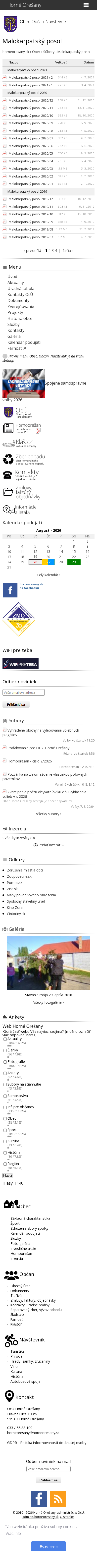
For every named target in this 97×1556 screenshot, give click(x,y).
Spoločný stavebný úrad (26, 901)
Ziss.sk (12, 888)
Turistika (17, 1351)
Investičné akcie (23, 1248)
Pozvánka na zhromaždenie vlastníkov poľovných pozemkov (44, 776)
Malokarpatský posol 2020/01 (31, 183)
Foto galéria (20, 1243)
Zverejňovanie (20, 306)
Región (13, 1163)
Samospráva (17, 1095)
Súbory (16, 720)
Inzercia (17, 828)
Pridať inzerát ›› (50, 845)
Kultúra (13, 1141)
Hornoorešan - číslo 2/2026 (29, 761)
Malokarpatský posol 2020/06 (31, 146)
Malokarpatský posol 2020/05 (31, 153)
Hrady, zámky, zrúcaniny (30, 1361)
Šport (12, 1129)
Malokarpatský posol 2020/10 (31, 115)
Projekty (15, 312)
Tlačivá (16, 1295)
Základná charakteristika (30, 1218)
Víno (14, 1366)
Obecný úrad (20, 1285)
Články (12, 1050)
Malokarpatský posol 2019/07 (31, 237)
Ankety (13, 1073)
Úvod (12, 276)
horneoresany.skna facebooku (31, 586)
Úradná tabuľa (20, 288)
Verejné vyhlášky (67, 784)
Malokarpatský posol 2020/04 (31, 161)
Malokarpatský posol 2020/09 (31, 123)
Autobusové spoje (25, 1381)
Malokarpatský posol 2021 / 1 (31, 85)
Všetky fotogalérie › (48, 1002)
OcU (81, 1512)
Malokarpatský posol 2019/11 (31, 206)
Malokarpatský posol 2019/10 (31, 214)
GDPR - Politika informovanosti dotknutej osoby (46, 1442)
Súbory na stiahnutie (24, 1084)
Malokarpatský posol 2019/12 (31, 199)
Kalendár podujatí (24, 342)
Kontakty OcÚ (20, 294)
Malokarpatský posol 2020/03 (31, 168)
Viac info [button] (13, 1533)
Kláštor (16, 1324)
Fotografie (16, 1061)
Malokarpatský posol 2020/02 (31, 176)
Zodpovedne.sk (19, 876)
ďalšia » (67, 250)
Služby (13, 324)
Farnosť (16, 1319)
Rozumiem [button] (48, 1546)
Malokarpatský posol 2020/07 (31, 138)
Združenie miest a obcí (25, 870)
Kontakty (15, 330)
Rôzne (67, 753)
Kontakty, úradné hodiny (29, 1305)
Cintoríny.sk (16, 913)
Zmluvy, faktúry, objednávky (33, 1300)
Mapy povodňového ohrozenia (31, 895)
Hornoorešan (69, 767)
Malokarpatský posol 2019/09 (31, 222)
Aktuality (15, 282)
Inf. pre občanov (20, 1107)
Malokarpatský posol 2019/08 (31, 229)
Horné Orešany (24, 4)
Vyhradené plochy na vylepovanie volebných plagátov (40, 732)
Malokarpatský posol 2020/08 (31, 130)
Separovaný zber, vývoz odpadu (36, 1309)
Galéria (14, 336)
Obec (11, 1118)
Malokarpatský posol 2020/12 (31, 100)
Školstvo (17, 1314)
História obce (19, 318)
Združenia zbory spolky (29, 1228)
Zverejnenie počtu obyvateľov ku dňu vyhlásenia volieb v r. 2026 (44, 794)
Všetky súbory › (48, 813)
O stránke (67, 1517)
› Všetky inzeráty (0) (18, 837)
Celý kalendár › (48, 575)
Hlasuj (7, 1175)
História (13, 1152)
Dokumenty (18, 300)
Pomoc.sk (14, 882)
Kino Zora (15, 907)
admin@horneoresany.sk (40, 1517)
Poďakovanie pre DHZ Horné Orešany (38, 748)
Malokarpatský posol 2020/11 (31, 108)
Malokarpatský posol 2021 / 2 (31, 77)
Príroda (16, 1356)
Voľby (67, 740)
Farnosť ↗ (16, 348)
